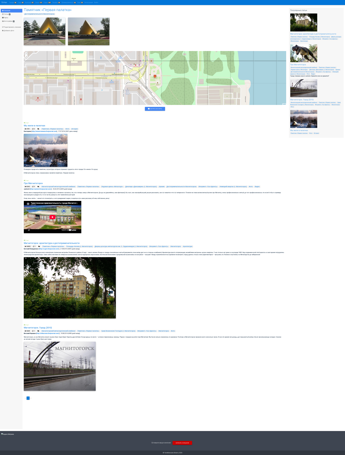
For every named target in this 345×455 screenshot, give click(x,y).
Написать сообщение (182, 443)
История (74, 129)
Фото (67, 129)
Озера (38, 2)
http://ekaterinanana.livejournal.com (44, 131)
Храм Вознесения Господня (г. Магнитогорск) (118, 331)
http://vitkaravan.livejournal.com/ (48, 333)
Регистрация (88, 2)
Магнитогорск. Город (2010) (302, 100)
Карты (6, 18)
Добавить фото (8, 30)
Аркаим (161, 186)
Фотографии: (9, 21)
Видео (257, 186)
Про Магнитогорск (298, 65)
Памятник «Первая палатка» (52, 129)
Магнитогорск (176, 246)
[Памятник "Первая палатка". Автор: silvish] (89, 31)
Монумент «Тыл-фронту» (208, 186)
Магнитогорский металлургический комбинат (58, 186)
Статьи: (6, 14)
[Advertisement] (155, 413)
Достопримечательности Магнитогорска (39, 14)
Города (12, 2)
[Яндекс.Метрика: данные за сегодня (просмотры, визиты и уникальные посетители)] (7, 434)
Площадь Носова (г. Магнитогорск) (79, 246)
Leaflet (284, 104)
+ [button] (26, 53)
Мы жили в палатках (299, 130)
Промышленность (69, 2)
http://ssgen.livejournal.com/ (49, 249)
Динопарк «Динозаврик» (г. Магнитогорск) (141, 186)
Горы (20, 2)
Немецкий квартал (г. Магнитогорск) (233, 186)
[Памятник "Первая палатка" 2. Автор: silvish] (44, 31)
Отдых (47, 2)
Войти (96, 2)
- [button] (26, 56)
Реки (80, 2)
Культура (29, 2)
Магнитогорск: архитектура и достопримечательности (313, 34)
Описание (6, 11)
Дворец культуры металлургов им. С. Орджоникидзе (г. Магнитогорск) (121, 246)
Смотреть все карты (156, 108)
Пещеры (56, 2)
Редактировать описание (12, 27)
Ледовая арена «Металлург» (112, 186)
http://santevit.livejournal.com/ (40, 189)
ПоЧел (4, 2)
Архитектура (187, 246)
